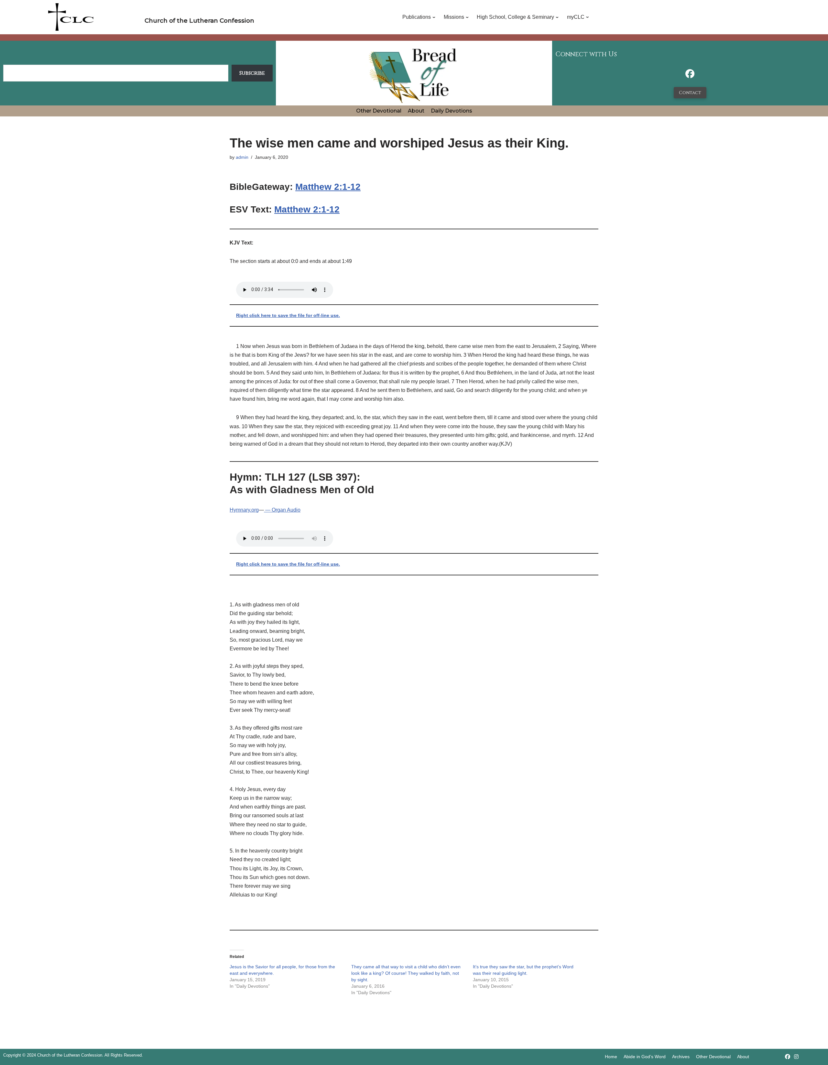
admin (242, 157)
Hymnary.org (244, 510)
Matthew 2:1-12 (328, 187)
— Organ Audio (282, 510)
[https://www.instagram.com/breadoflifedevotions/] (796, 1057)
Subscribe (252, 73)
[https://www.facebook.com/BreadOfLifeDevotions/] (689, 75)
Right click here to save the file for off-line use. (288, 315)
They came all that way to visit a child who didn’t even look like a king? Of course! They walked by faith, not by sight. (406, 973)
